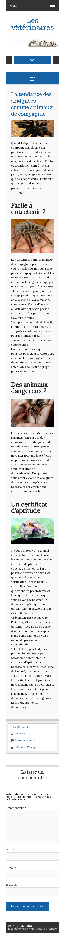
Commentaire (16, 807)
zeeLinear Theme (46, 928)
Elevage (31, 747)
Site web (11, 885)
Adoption (20, 747)
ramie (21, 733)
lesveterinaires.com (21, 929)
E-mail (11, 867)
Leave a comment (25, 740)
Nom (10, 850)
